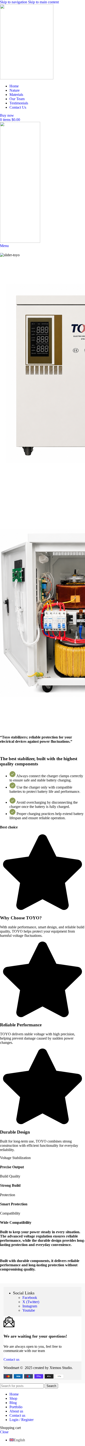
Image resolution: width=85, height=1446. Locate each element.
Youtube (28, 1310)
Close (4, 1432)
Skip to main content (43, 2)
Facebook (29, 1298)
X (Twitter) (30, 1302)
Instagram (29, 1306)
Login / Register (21, 1420)
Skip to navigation (14, 2)
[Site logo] (26, 78)
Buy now (7, 115)
